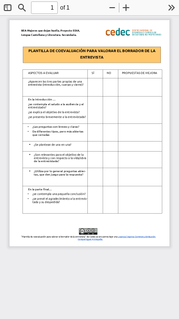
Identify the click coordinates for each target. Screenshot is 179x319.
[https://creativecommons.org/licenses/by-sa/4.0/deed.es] (60, 239)
